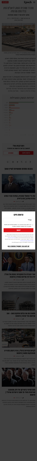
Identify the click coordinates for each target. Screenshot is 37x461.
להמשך (18, 230)
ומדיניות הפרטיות (23, 240)
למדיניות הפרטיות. (11, 237)
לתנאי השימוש (30, 240)
